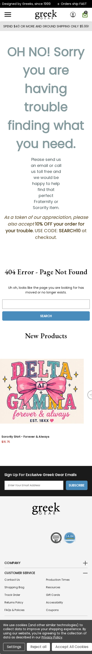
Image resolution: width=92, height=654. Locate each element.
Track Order (12, 595)
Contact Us (12, 580)
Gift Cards (53, 595)
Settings (14, 646)
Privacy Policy (52, 637)
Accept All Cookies (71, 646)
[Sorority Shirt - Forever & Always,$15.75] (42, 391)
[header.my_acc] (73, 14)
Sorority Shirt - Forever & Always (25, 437)
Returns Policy (13, 602)
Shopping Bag (14, 587)
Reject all (38, 646)
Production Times (58, 580)
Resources (53, 587)
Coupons (52, 610)
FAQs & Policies (14, 610)
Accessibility (54, 602)
